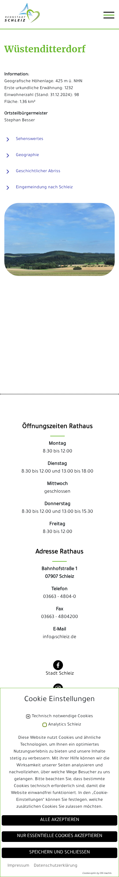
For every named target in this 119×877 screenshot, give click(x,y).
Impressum (18, 866)
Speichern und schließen (59, 852)
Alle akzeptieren (59, 820)
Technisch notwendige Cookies (62, 716)
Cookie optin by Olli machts (96, 873)
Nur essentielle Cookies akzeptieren (59, 836)
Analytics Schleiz (64, 725)
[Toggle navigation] (109, 17)
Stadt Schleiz (60, 673)
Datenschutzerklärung (55, 866)
